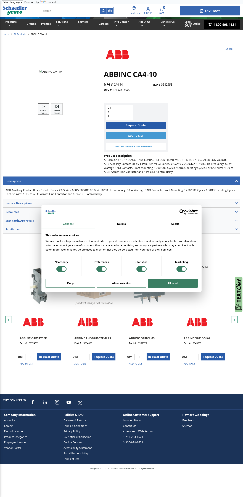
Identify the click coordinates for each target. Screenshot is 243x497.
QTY (109, 109)
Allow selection (121, 283)
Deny (70, 283)
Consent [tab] (68, 223)
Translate (51, 2)
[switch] (101, 269)
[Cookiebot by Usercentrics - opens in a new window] (182, 212)
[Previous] (8, 319)
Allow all (172, 283)
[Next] (234, 319)
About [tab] (175, 223)
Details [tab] (121, 223)
